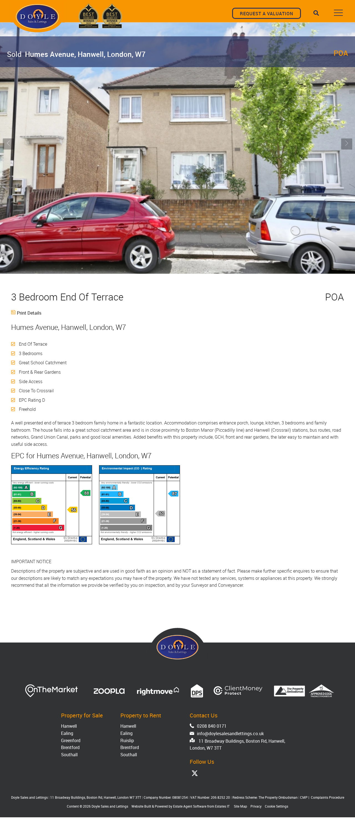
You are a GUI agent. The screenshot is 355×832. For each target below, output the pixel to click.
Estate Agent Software (189, 806)
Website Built (141, 806)
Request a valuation (266, 14)
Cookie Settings (276, 806)
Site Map (240, 806)
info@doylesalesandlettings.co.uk (230, 733)
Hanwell (69, 726)
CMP (304, 797)
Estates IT (222, 806)
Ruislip (127, 740)
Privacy (256, 806)
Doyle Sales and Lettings (110, 806)
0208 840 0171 (212, 726)
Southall (69, 755)
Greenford (70, 740)
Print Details (29, 313)
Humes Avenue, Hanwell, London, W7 (76, 54)
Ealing (67, 733)
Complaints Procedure (327, 797)
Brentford (70, 747)
